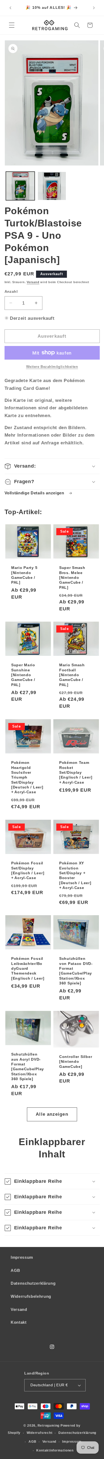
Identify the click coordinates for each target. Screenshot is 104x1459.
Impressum (22, 1257)
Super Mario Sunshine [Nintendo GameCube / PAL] (23, 675)
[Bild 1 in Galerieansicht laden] (20, 186)
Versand (33, 282)
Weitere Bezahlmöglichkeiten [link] (52, 367)
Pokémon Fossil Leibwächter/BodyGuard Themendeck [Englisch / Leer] (27, 968)
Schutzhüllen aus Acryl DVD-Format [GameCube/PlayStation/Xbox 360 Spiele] (27, 1066)
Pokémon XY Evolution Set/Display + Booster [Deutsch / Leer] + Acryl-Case (75, 875)
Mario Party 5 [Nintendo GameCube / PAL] (24, 574)
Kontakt (19, 1322)
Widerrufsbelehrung (31, 1296)
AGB (15, 1270)
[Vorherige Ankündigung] (10, 8)
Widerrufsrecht (40, 1433)
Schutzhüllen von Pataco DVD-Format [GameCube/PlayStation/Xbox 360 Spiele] (76, 971)
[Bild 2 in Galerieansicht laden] (52, 186)
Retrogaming (48, 1425)
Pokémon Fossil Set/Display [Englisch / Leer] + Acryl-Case (27, 870)
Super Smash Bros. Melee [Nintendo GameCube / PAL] (72, 577)
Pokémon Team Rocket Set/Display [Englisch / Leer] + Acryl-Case (75, 772)
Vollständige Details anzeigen (35, 493)
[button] (11, 25)
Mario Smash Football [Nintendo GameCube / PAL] (72, 675)
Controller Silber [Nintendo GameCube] (75, 1061)
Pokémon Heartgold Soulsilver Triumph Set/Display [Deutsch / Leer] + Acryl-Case (27, 777)
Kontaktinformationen (54, 1450)
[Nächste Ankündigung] (94, 8)
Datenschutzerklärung (33, 1283)
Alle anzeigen (52, 1114)
